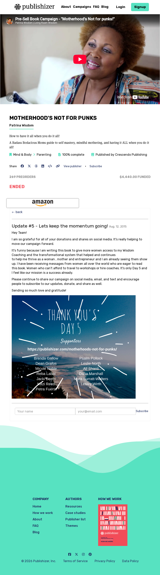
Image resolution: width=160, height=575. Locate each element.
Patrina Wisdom (21, 125)
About (66, 7)
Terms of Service (75, 561)
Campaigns (82, 7)
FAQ (96, 7)
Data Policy (130, 561)
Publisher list (75, 519)
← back (17, 212)
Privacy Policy (105, 561)
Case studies (75, 513)
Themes (71, 526)
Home (37, 506)
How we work (43, 513)
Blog (104, 7)
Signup (140, 7)
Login (120, 7)
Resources (73, 506)
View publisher (73, 166)
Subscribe (96, 166)
